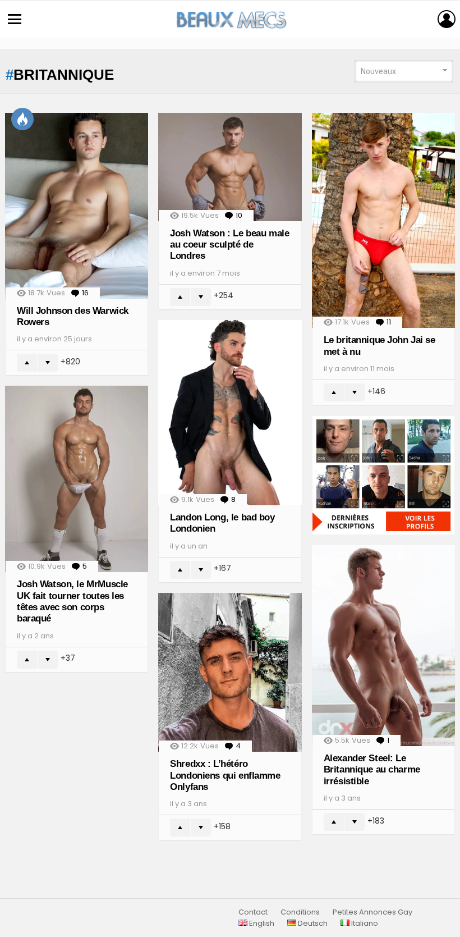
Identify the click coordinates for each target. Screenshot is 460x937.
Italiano (363, 923)
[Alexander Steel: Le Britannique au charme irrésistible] (383, 645)
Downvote (48, 363)
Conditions (300, 912)
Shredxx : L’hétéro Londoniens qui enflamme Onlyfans (225, 775)
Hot (22, 119)
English (260, 923)
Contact (253, 912)
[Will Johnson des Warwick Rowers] (76, 205)
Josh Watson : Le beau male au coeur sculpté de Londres (229, 245)
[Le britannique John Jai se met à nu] (383, 220)
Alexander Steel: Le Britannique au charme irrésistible (372, 770)
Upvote (27, 363)
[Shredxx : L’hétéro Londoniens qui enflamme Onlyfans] (229, 672)
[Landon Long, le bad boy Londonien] (229, 412)
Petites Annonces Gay (372, 912)
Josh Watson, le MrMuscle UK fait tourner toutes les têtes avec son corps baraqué (72, 601)
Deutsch (312, 923)
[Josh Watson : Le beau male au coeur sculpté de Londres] (229, 167)
